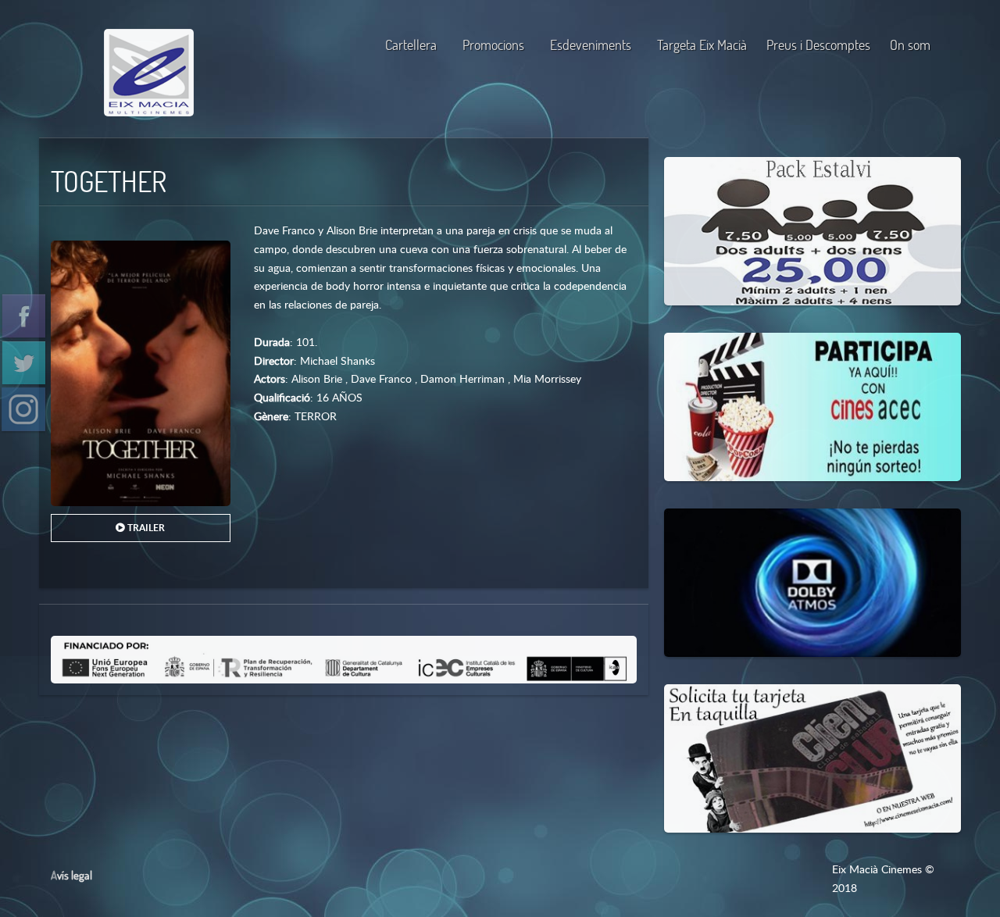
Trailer (145, 527)
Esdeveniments (590, 45)
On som (910, 45)
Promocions (493, 45)
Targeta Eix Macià (702, 45)
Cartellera (411, 45)
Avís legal (71, 875)
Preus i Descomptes (818, 45)
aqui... (744, 362)
